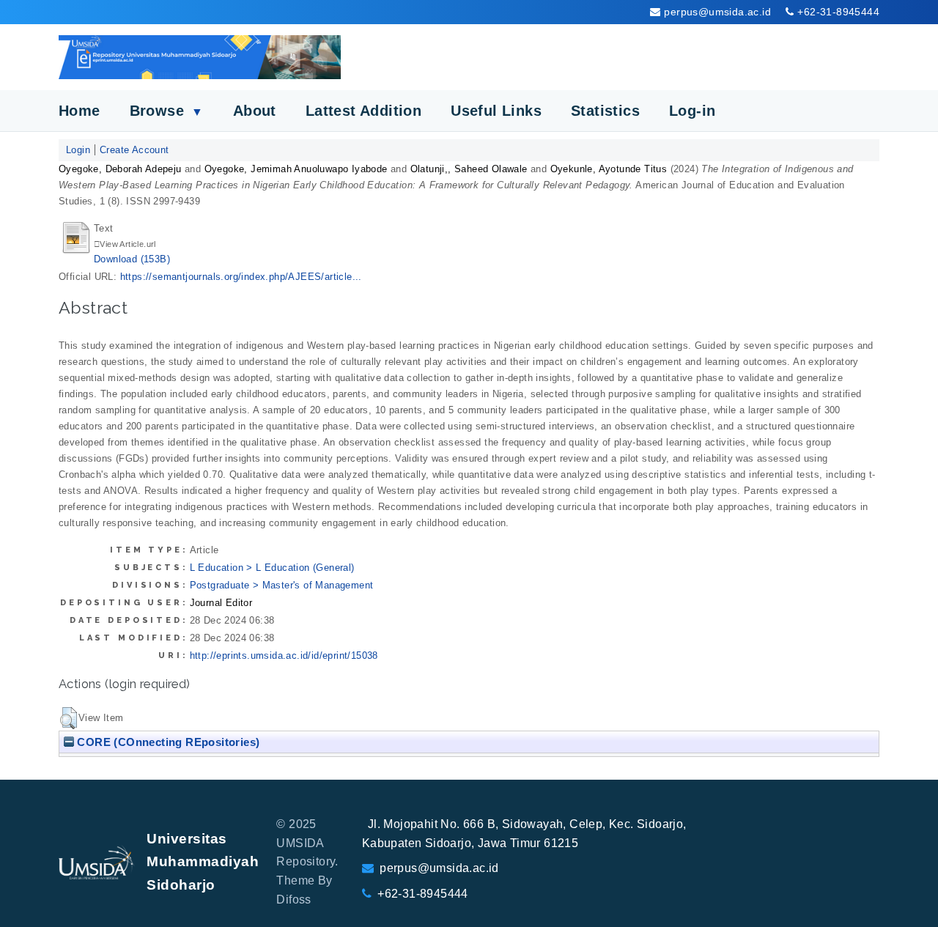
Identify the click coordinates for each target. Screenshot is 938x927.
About (254, 111)
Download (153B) (132, 259)
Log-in (692, 111)
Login (78, 149)
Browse (167, 111)
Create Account (134, 149)
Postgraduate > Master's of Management (282, 585)
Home (79, 111)
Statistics (605, 111)
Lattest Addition (363, 111)
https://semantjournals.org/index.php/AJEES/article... (241, 276)
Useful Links (496, 111)
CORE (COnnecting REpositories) (166, 742)
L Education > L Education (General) (272, 567)
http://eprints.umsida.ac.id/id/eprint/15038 (284, 655)
